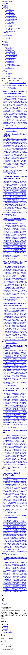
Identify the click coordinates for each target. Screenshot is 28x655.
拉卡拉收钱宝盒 (10, 22)
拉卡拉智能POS (10, 23)
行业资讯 (8, 37)
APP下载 (5, 32)
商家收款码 (9, 11)
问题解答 (8, 38)
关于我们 (5, 34)
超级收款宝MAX (10, 31)
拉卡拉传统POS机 (10, 14)
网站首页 (5, 4)
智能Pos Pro (9, 29)
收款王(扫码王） (10, 26)
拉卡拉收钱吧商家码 (11, 17)
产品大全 (5, 8)
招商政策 (5, 7)
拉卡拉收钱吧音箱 (11, 20)
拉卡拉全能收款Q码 (11, 16)
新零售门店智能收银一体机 (13, 28)
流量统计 (3, 618)
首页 (10, 83)
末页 (4, 604)
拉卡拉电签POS (10, 25)
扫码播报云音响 (10, 13)
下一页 (5, 603)
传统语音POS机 (10, 10)
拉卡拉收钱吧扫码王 (11, 19)
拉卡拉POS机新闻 (7, 35)
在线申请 (5, 5)
